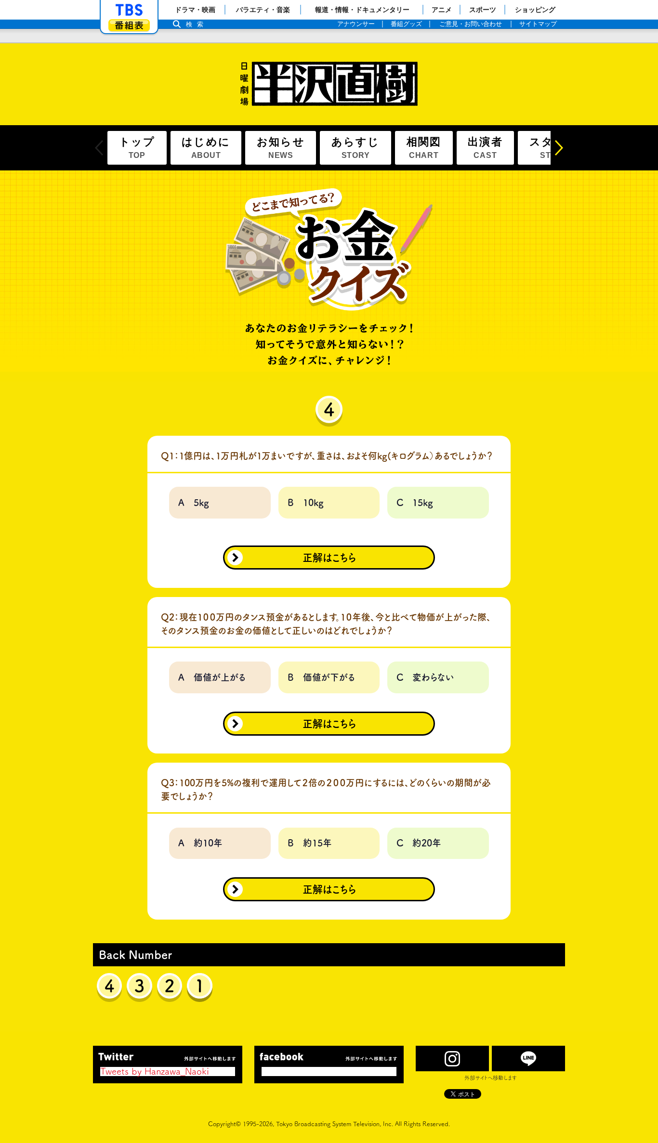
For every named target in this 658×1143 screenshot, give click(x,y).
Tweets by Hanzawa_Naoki (154, 1071)
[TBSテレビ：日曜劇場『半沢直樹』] (329, 83)
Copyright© (224, 1124)
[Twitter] (167, 1056)
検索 (197, 24)
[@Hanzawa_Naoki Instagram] (452, 1058)
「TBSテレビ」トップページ (129, 10)
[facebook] (329, 1056)
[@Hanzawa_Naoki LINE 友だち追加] (528, 1058)
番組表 (129, 25)
